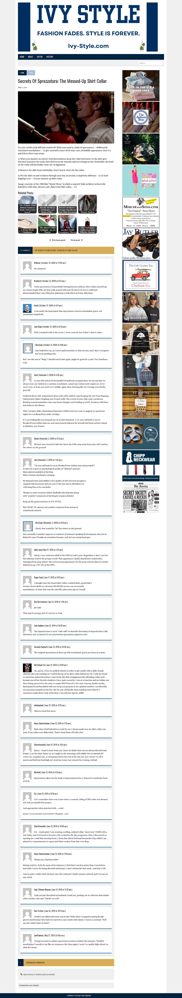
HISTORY (49, 56)
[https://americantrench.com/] (140, 352)
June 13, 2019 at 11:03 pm (61, 853)
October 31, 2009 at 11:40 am (53, 262)
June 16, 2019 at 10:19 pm (55, 910)
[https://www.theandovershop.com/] (140, 131)
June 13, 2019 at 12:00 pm (57, 826)
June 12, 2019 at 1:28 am (57, 601)
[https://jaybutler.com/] (140, 257)
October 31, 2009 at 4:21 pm (53, 280)
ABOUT (30, 56)
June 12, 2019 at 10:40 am (59, 646)
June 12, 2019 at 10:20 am (55, 625)
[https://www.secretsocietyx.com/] (140, 511)
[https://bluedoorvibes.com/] (140, 448)
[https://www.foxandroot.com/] (140, 162)
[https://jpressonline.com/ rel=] (140, 99)
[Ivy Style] (88, 27)
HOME (22, 56)
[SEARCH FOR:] (150, 62)
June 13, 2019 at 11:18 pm (61, 889)
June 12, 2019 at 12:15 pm (55, 705)
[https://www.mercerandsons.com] (140, 226)
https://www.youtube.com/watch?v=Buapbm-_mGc (46, 813)
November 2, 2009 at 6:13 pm (51, 438)
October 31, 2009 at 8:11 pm (50, 305)
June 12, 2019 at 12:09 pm (56, 665)
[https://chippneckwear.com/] (140, 479)
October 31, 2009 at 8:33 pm (54, 326)
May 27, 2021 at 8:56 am (54, 935)
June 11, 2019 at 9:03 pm (53, 577)
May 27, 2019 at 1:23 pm (52, 549)
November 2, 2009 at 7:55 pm (49, 459)
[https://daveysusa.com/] (140, 384)
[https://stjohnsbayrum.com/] (140, 416)
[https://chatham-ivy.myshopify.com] (140, 289)
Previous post (58, 240)
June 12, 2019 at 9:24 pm (51, 772)
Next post (75, 240)
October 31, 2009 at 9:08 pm (55, 344)
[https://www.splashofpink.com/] (140, 194)
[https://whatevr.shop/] (140, 321)
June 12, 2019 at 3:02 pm (56, 744)
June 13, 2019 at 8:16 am (47, 793)
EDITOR (40, 56)
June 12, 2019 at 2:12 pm (60, 723)
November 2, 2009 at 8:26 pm (55, 522)
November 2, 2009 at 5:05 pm (50, 375)
